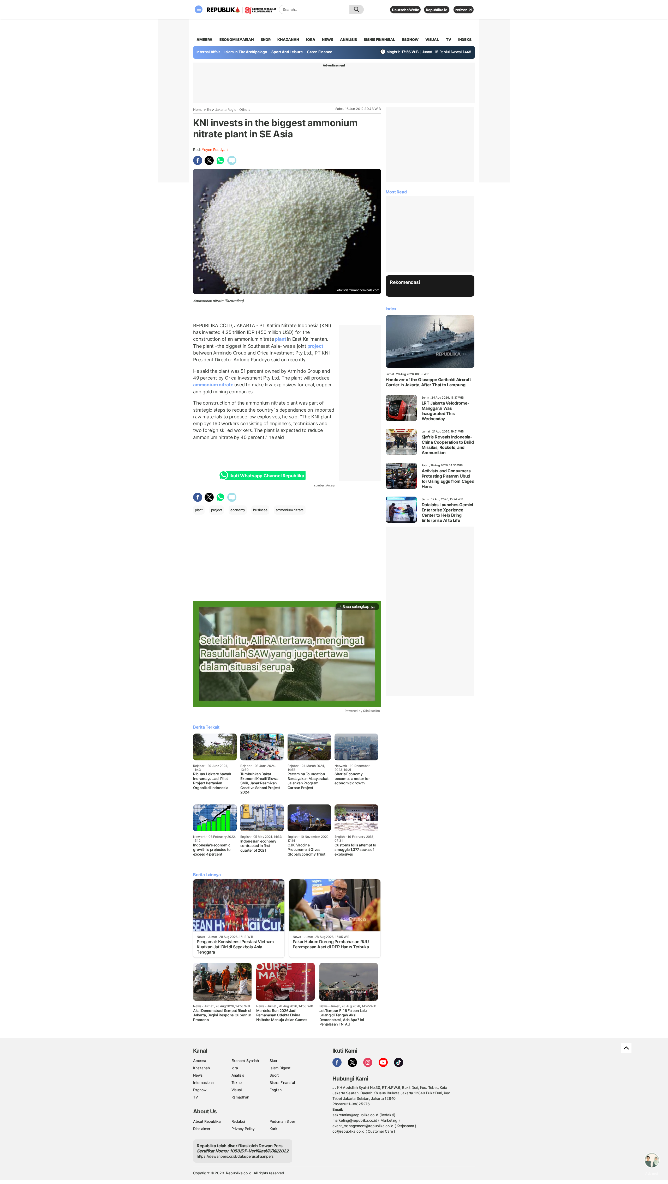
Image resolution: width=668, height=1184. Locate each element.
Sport (274, 1075)
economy (237, 510)
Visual (236, 1090)
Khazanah (201, 1068)
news (327, 39)
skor (265, 39)
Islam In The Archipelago (245, 52)
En (209, 109)
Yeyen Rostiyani (215, 149)
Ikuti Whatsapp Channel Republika (266, 475)
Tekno (236, 1082)
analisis (348, 39)
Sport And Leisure (286, 52)
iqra (310, 39)
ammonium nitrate (213, 384)
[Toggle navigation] (198, 9)
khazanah (288, 39)
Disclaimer (201, 1128)
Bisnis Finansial (379, 39)
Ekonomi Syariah (236, 39)
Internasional (203, 1082)
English (276, 1090)
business (260, 510)
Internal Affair (208, 52)
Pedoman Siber (282, 1121)
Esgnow (200, 1090)
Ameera (199, 1060)
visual (432, 39)
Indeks (465, 39)
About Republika (207, 1121)
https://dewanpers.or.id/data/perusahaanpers (235, 1156)
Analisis (237, 1075)
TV (448, 39)
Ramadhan (240, 1097)
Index (391, 308)
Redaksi (238, 1121)
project (314, 346)
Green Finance (319, 52)
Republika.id (436, 10)
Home (197, 109)
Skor (273, 1060)
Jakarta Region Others (232, 109)
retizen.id (463, 10)
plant (280, 339)
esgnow (410, 39)
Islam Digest (280, 1068)
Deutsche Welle (405, 10)
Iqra (234, 1068)
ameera (204, 39)
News (198, 1075)
